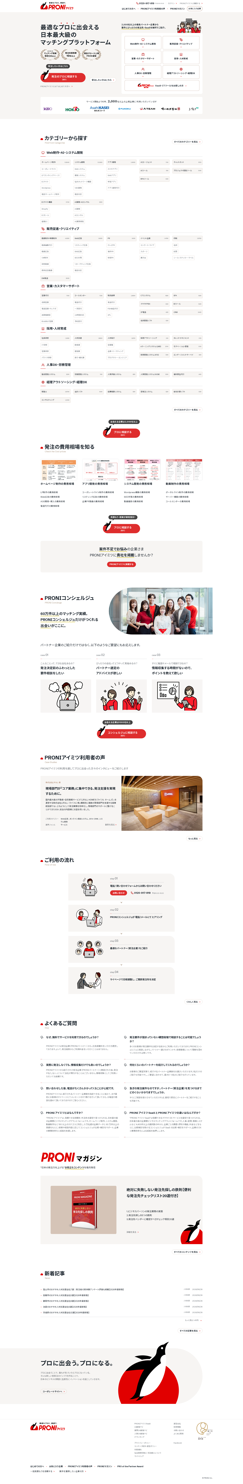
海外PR (111, 251)
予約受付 (78, 321)
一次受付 (78, 309)
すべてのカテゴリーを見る (186, 142)
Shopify (45, 209)
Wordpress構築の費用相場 (137, 492)
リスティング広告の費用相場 (95, 497)
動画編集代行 (47, 245)
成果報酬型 (46, 315)
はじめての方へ (129, 8)
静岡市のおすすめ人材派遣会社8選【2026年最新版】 (66, 1301)
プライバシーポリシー (142, 1443)
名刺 (175, 245)
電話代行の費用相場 (49, 506)
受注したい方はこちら (102, 80)
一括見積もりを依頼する (41, 1471)
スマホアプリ (112, 169)
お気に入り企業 (194, 8)
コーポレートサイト (49, 169)
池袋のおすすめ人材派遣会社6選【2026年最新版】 (65, 1307)
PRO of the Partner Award (130, 1466)
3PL (109, 315)
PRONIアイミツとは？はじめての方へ (55, 86)
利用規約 (137, 1450)
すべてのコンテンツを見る (186, 1252)
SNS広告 (78, 251)
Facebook (178, 1443)
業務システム (80, 175)
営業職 (110, 345)
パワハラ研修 (47, 357)
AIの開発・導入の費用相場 (52, 501)
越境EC (44, 221)
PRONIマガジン (177, 8)
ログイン (171, 3)
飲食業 (77, 345)
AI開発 (77, 209)
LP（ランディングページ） (51, 175)
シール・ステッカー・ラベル (184, 258)
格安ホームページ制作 (50, 194)
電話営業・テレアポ (49, 309)
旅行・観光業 (79, 357)
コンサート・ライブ (147, 245)
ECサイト (45, 182)
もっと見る (193, 838)
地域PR (111, 258)
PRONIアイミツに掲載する (190, 3)
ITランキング (139, 1437)
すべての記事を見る (189, 1331)
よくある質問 (178, 1434)
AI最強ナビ (138, 1427)
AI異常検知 (79, 221)
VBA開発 (78, 188)
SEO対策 (78, 258)
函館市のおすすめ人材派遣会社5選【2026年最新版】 (66, 1295)
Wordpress (46, 188)
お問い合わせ (119, 893)
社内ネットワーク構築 (83, 182)
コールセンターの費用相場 (178, 501)
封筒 (175, 251)
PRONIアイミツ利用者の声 (153, 8)
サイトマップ (139, 1456)
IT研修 (44, 345)
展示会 (143, 258)
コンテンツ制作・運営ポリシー (145, 1446)
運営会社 (177, 1424)
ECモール (45, 215)
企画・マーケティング (115, 351)
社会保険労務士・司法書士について (147, 1453)
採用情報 (177, 1427)
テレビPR (111, 245)
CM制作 (45, 258)
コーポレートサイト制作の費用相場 (98, 492)
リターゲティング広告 (83, 264)
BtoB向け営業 (47, 321)
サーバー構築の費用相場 (177, 497)
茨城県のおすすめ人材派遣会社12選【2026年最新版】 (66, 1312)
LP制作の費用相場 (49, 492)
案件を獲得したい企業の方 (71, 1471)
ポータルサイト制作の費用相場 (180, 492)
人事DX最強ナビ (140, 1434)
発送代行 (111, 302)
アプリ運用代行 (113, 188)
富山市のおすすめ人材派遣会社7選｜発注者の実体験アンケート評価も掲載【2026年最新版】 (83, 1289)
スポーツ (144, 251)
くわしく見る (192, 1002)
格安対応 (78, 194)
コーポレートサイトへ (52, 1391)
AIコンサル (79, 215)
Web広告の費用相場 (50, 497)
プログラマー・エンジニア (117, 357)
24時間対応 (79, 315)
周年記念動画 (47, 270)
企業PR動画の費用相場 (93, 501)
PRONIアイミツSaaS (142, 1424)
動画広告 (45, 251)
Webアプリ (112, 175)
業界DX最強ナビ (140, 1430)
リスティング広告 (81, 245)
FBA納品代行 (113, 309)
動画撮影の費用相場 (133, 501)
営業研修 (45, 351)
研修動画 (45, 264)
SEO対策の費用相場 (133, 497)
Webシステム (80, 169)
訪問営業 (45, 302)
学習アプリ (112, 182)
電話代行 (78, 302)
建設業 (77, 351)
